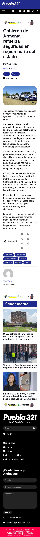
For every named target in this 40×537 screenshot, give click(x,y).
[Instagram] (33, 11)
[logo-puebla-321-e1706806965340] (11, 4)
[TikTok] (37, 11)
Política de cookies (12, 455)
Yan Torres (12, 64)
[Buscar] (34, 428)
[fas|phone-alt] (5, 517)
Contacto (7, 447)
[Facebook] (20, 11)
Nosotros (7, 451)
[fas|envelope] (5, 522)
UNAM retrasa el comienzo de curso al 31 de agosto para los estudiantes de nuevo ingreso (18, 336)
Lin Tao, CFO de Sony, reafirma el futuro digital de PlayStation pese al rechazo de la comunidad (20, 396)
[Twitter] (24, 11)
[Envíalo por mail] (22, 234)
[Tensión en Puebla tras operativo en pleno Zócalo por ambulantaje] (20, 345)
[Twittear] (22, 239)
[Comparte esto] (28, 234)
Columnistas (9, 443)
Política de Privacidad (13, 459)
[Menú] (3, 11)
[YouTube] (28, 11)
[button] (13, 11)
